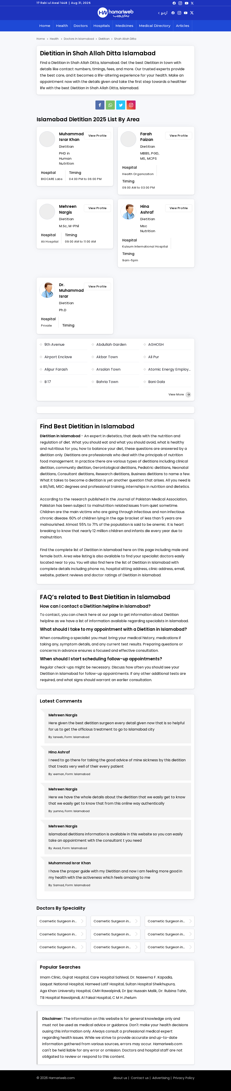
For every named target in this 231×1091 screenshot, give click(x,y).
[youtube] (186, 3)
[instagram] (131, 105)
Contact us (140, 1078)
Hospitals (101, 25)
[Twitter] (120, 105)
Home (44, 25)
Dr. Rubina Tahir (172, 990)
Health (62, 25)
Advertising (161, 1078)
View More (177, 394)
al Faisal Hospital (96, 997)
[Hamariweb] (115, 13)
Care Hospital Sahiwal (109, 977)
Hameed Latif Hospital (104, 984)
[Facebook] (99, 105)
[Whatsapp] (110, 105)
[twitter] (192, 3)
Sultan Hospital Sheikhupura (150, 984)
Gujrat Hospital (75, 977)
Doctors (81, 25)
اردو (164, 13)
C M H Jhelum (124, 997)
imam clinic (50, 977)
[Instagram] (180, 3)
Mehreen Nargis (67, 209)
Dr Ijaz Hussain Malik (139, 990)
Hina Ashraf (147, 209)
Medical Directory (154, 25)
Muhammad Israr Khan (70, 137)
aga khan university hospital (65, 990)
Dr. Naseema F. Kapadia (151, 977)
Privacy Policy (183, 1078)
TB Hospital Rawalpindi (60, 997)
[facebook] (174, 3)
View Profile (97, 135)
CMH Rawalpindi (106, 990)
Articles (182, 25)
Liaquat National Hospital (61, 984)
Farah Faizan (146, 137)
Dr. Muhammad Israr (70, 290)
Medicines (124, 25)
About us (120, 1078)
